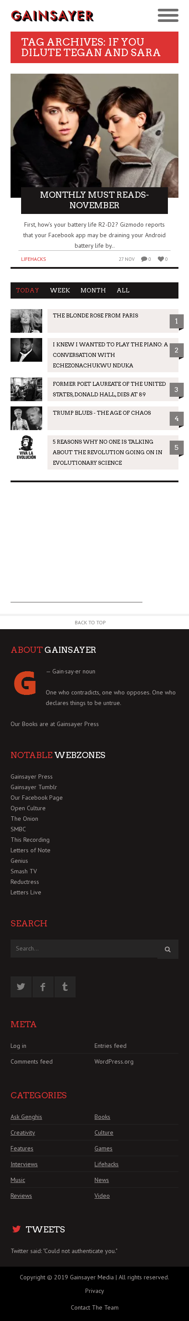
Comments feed (32, 1061)
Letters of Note (31, 850)
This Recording (30, 840)
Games (103, 1148)
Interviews (24, 1164)
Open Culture (28, 808)
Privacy (94, 1291)
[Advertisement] (76, 547)
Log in (18, 1046)
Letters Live (26, 892)
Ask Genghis (26, 1117)
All (123, 290)
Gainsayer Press (78, 724)
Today (27, 290)
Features (22, 1148)
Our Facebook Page (37, 797)
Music (18, 1180)
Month (93, 290)
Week (60, 290)
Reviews (21, 1196)
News (101, 1180)
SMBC (18, 829)
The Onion (24, 819)
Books (102, 1117)
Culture (103, 1132)
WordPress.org (114, 1061)
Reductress (25, 882)
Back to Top (90, 622)
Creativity (23, 1132)
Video (102, 1196)
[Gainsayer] (52, 16)
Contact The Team (95, 1307)
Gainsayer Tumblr (34, 787)
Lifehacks (33, 259)
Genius (19, 861)
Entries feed (110, 1046)
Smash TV (24, 871)
